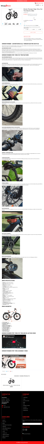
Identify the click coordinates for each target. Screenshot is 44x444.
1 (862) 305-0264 (6, 407)
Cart (38, 5)
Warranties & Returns (7, 428)
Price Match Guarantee (7, 425)
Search (4, 420)
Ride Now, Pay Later (27, 36)
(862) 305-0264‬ (39, 3)
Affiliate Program (6, 434)
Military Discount (6, 436)
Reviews (4, 437)
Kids (24, 403)
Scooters (25, 407)
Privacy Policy (5, 429)
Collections (25, 397)
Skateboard (25, 408)
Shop (24, 399)
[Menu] (42, 5)
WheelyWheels (24, 442)
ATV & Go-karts (26, 400)
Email (4, 405)
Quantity (25, 21)
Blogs (4, 423)
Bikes (24, 402)
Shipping (4, 426)
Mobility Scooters (26, 405)
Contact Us (5, 432)
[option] (6, 24)
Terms (4, 431)
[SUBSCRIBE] (41, 423)
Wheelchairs (25, 410)
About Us (4, 421)
